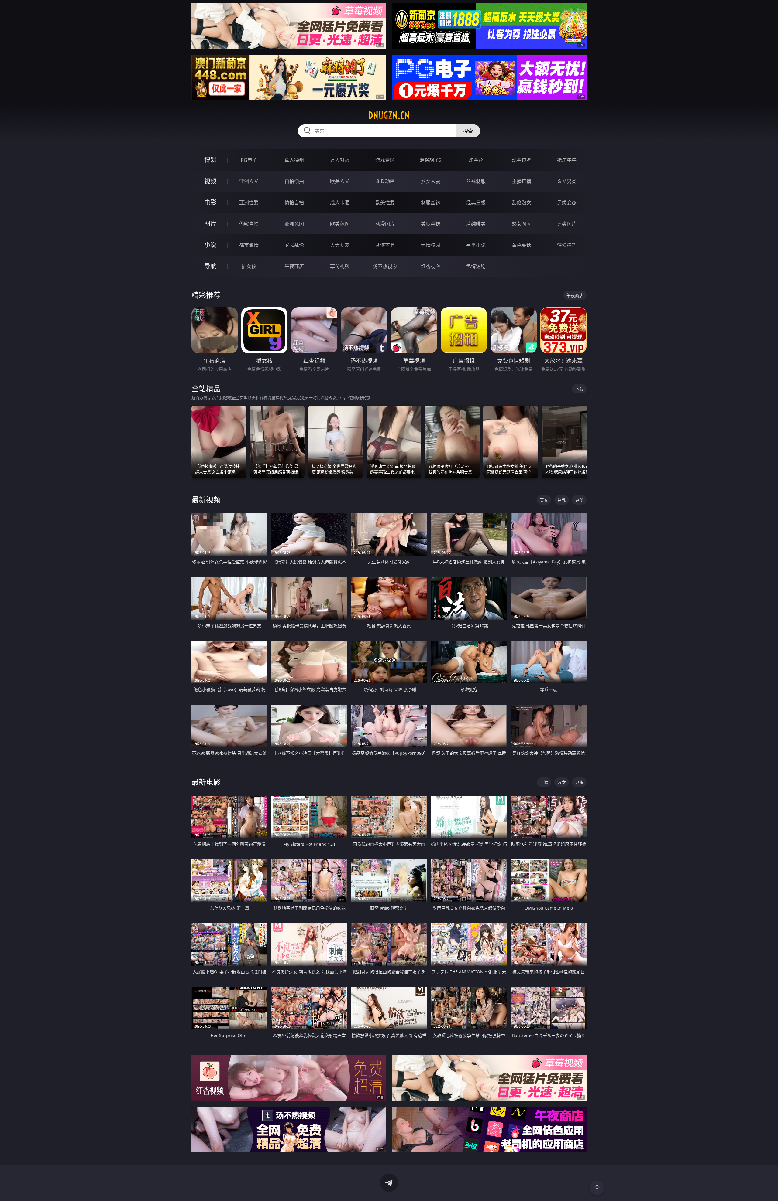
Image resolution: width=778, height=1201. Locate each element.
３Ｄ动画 (385, 181)
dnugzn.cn (389, 115)
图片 (210, 223)
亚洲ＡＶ (249, 181)
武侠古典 (385, 245)
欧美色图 (339, 223)
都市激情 (249, 245)
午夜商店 (294, 266)
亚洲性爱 (249, 202)
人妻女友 (339, 245)
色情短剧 (476, 266)
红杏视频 (430, 266)
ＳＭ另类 (567, 181)
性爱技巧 (567, 245)
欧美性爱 (385, 202)
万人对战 (339, 160)
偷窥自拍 (249, 223)
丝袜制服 (476, 181)
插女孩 (249, 266)
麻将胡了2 (430, 160)
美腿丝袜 (430, 223)
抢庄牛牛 (567, 160)
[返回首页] (597, 1187)
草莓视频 (339, 266)
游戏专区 (385, 160)
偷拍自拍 (294, 202)
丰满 (544, 782)
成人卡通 (339, 202)
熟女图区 (521, 223)
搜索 (468, 131)
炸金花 (476, 160)
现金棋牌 (521, 160)
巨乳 (561, 500)
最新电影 (206, 782)
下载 (579, 389)
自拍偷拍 (294, 181)
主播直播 (521, 181)
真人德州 (294, 160)
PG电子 (249, 160)
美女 (544, 500)
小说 (210, 245)
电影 (210, 202)
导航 (210, 266)
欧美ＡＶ (339, 181)
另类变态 (567, 202)
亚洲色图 (294, 223)
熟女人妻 (430, 181)
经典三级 (476, 202)
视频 (210, 181)
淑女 (561, 782)
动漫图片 (385, 223)
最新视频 (206, 500)
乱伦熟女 (521, 202)
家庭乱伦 (294, 245)
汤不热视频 (385, 266)
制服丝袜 (430, 202)
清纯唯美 (476, 223)
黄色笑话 (521, 245)
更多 (579, 500)
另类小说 (476, 245)
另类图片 (567, 223)
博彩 (210, 160)
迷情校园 (430, 245)
